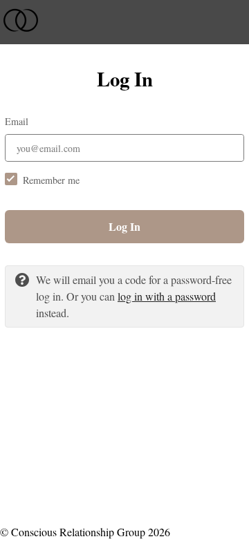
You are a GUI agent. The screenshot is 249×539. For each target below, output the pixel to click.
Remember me (51, 180)
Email (16, 121)
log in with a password (167, 296)
